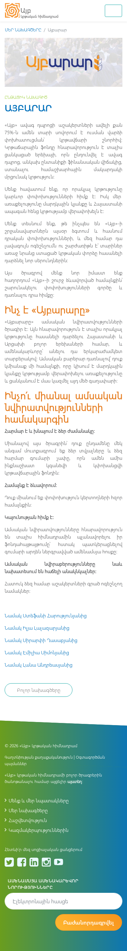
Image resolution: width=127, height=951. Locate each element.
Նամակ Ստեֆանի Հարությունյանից (46, 615)
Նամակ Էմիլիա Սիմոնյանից (37, 652)
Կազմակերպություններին (38, 830)
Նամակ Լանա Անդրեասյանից (38, 664)
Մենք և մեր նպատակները (39, 800)
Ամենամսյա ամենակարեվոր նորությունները (43, 884)
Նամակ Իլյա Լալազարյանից (37, 627)
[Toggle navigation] (113, 11)
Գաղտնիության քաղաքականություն (38, 757)
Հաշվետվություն (28, 820)
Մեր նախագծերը (28, 810)
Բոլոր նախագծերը (38, 690)
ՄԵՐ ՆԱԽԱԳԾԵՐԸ (23, 30)
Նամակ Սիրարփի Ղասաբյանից (41, 640)
